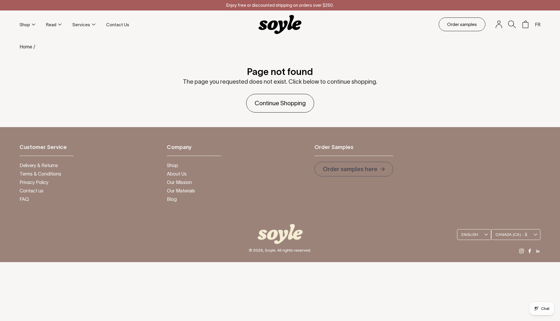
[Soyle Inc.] (280, 24)
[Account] (498, 24)
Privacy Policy (34, 182)
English (469, 234)
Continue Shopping (280, 103)
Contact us (31, 190)
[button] (512, 24)
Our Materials (181, 190)
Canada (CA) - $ (511, 234)
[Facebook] (529, 251)
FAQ (24, 199)
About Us (177, 173)
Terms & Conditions (40, 173)
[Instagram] (521, 251)
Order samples (462, 24)
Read (51, 24)
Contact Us (117, 24)
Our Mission (179, 182)
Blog (172, 199)
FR (537, 24)
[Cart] (525, 24)
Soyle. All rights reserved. (288, 250)
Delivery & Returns (39, 165)
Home (26, 46)
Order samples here (351, 169)
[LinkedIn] (537, 251)
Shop (25, 24)
